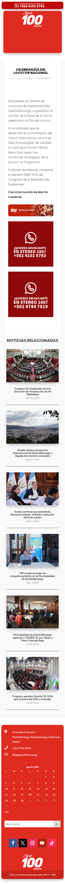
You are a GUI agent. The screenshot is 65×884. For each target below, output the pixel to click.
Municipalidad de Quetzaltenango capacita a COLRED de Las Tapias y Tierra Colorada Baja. (32, 637)
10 (6, 788)
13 (30, 788)
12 (22, 788)
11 (14, 788)
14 (38, 788)
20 (30, 794)
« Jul (6, 811)
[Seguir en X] (23, 843)
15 (46, 788)
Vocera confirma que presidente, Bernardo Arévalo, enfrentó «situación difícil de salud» (32, 514)
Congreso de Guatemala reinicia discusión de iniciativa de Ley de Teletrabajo (32, 391)
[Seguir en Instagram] (32, 843)
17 (6, 794)
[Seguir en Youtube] (42, 843)
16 (54, 788)
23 (54, 794)
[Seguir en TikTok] (52, 843)
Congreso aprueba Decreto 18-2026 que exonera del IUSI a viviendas (32, 698)
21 (38, 794)
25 (14, 800)
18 (14, 794)
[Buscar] (56, 824)
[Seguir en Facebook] (13, 843)
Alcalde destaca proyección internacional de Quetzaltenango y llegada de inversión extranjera (32, 453)
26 (22, 800)
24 (6, 800)
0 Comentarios (42, 78)
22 (46, 794)
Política (27, 78)
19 (22, 794)
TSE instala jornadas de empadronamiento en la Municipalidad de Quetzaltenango (32, 576)
